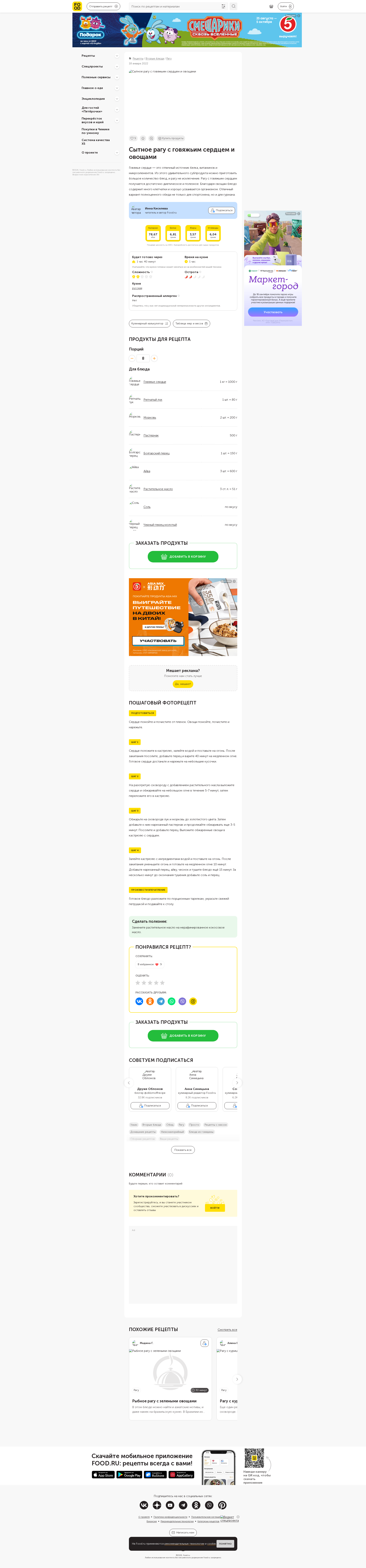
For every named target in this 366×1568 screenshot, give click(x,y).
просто (194, 1124)
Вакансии (152, 1521)
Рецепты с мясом (216, 1124)
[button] (129, 1082)
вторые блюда (152, 1124)
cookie (211, 1543)
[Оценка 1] (138, 982)
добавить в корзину (187, 556)
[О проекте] (117, 152)
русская (137, 288)
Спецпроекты (92, 66)
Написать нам (185, 1532)
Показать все (183, 1150)
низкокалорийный (172, 1132)
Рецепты (88, 55)
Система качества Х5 (96, 141)
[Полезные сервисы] (117, 77)
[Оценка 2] (144, 982)
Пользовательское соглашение (207, 1517)
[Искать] (233, 6)
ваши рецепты (169, 1139)
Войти (214, 1208)
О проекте (90, 152)
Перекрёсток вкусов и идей (93, 120)
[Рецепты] (117, 55)
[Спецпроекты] (117, 66)
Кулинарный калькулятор (147, 323)
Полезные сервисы (96, 77)
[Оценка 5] (162, 982)
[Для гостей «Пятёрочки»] (117, 109)
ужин (133, 1124)
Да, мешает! (183, 684)
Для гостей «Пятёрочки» (92, 109)
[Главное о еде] (117, 88)
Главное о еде (92, 88)
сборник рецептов (142, 1139)
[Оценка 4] (156, 982)
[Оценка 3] (150, 982)
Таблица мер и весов (189, 323)
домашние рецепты (143, 1132)
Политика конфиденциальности (170, 1517)
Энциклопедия (93, 98)
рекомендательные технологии (184, 1543)
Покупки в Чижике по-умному (96, 131)
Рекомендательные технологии (177, 1521)
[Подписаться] (205, 1343)
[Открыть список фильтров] (223, 6)
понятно (225, 1543)
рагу (181, 1124)
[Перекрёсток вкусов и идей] (117, 120)
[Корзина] (271, 6)
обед (169, 1124)
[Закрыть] (238, 1516)
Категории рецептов (208, 1521)
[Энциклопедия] (117, 98)
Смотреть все (227, 1329)
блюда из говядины (201, 1132)
